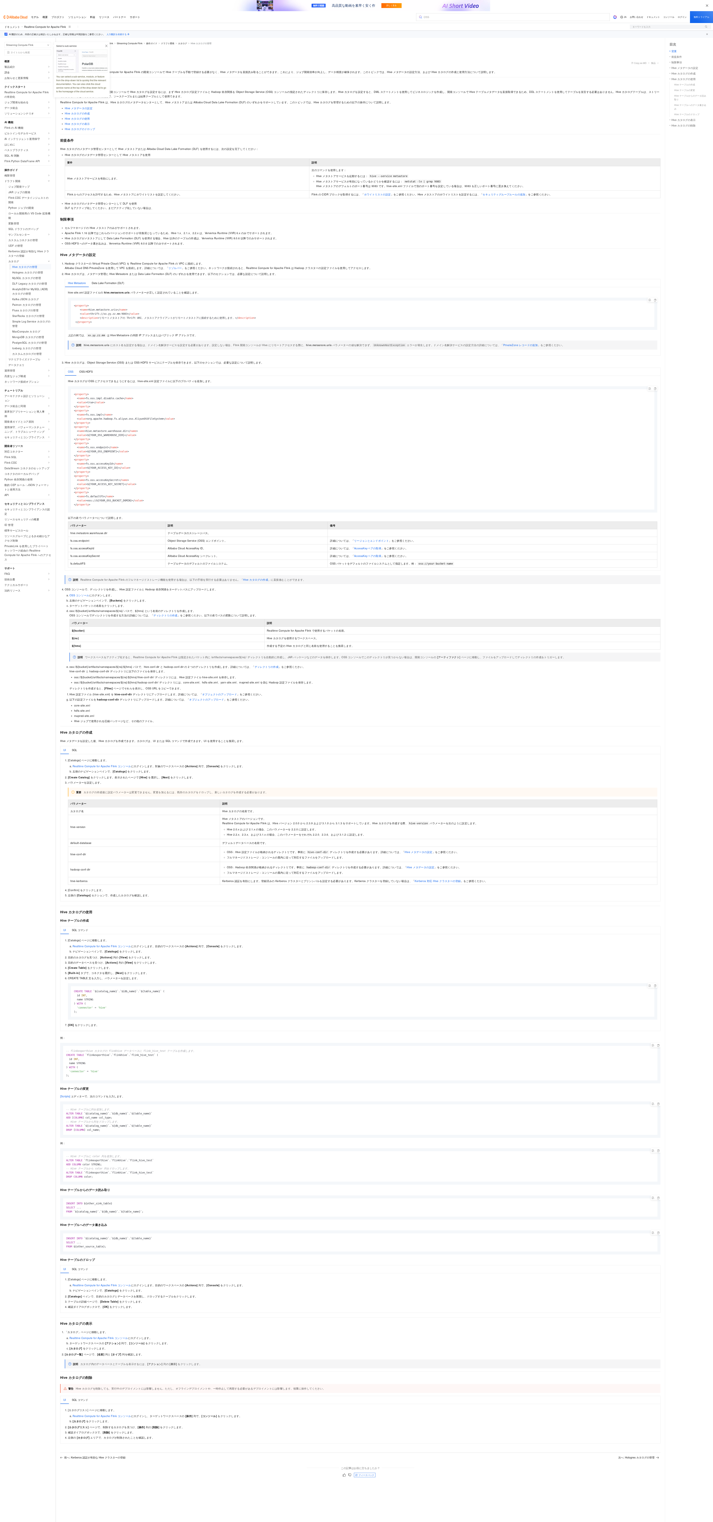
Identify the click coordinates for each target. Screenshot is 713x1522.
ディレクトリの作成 (165, 615)
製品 (653, 62)
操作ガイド (151, 43)
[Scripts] (65, 1096)
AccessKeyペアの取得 (367, 548)
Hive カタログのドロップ (80, 129)
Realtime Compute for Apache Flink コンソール (102, 766)
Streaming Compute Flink (129, 43)
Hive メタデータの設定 (78, 108)
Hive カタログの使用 (77, 118)
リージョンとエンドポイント (371, 540)
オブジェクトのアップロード (219, 694)
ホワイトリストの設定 (377, 194)
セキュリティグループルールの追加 (504, 194)
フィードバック (366, 1474)
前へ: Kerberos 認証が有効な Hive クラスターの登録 (95, 1457)
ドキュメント (12, 27)
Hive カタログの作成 (77, 113)
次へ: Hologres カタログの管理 (636, 1457)
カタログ (182, 43)
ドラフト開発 (167, 43)
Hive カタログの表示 (77, 124)
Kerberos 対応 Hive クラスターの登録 (438, 881)
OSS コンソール (79, 595)
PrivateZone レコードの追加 (520, 345)
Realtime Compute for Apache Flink (45, 27)
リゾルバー (175, 268)
